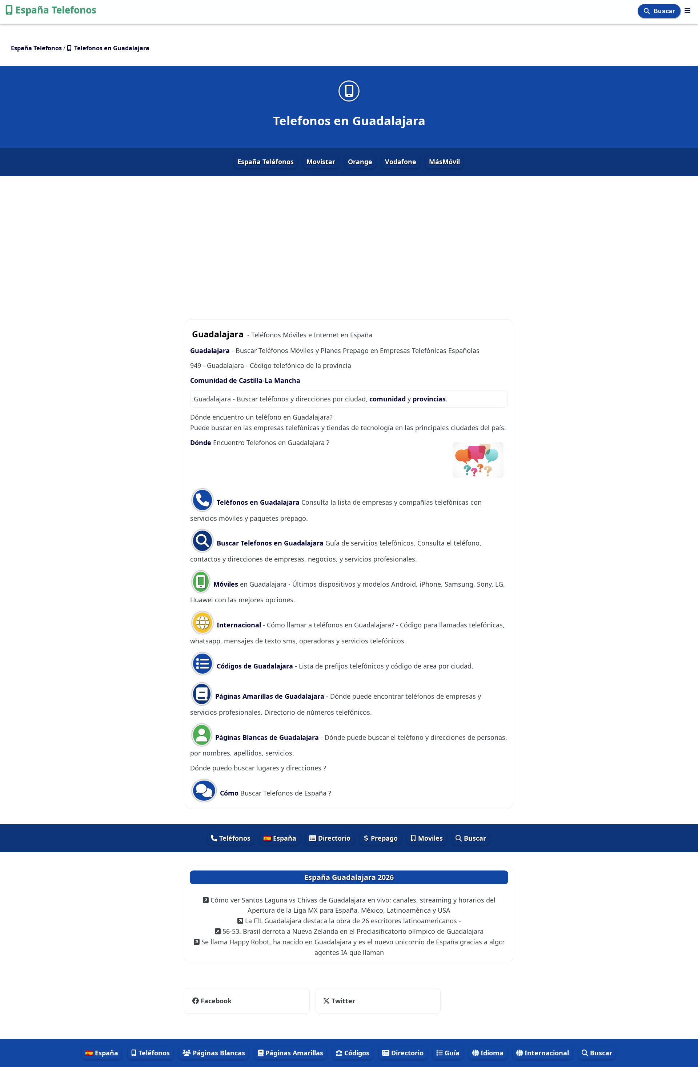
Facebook (216, 1000)
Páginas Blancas (218, 1052)
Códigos (355, 1052)
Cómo (229, 793)
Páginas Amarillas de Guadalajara (269, 696)
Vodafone (400, 161)
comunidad (388, 398)
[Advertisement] (349, 241)
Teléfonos (233, 838)
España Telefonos (55, 9)
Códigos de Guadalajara (255, 666)
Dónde (201, 442)
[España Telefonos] (687, 10)
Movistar (320, 161)
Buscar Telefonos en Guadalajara (269, 543)
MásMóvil (444, 161)
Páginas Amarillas (293, 1052)
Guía (451, 1052)
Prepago (383, 838)
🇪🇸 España (279, 838)
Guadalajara (210, 350)
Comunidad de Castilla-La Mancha (245, 380)
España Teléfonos (265, 161)
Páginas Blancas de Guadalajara (267, 737)
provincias (429, 398)
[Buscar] (647, 11)
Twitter (342, 1000)
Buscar (665, 11)
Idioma (491, 1052)
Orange (360, 161)
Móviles (226, 584)
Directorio (333, 838)
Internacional (239, 624)
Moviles (429, 838)
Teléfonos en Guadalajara (258, 502)
